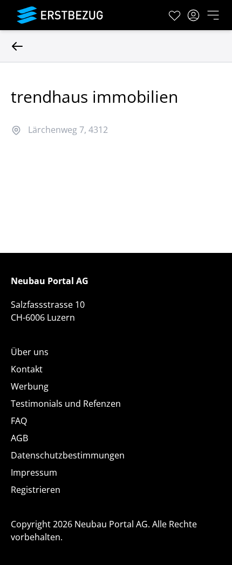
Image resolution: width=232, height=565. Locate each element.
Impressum (34, 472)
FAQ (19, 421)
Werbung (30, 386)
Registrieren (35, 490)
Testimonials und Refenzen (66, 403)
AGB (19, 438)
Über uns (30, 352)
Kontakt (27, 369)
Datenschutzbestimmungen (68, 455)
